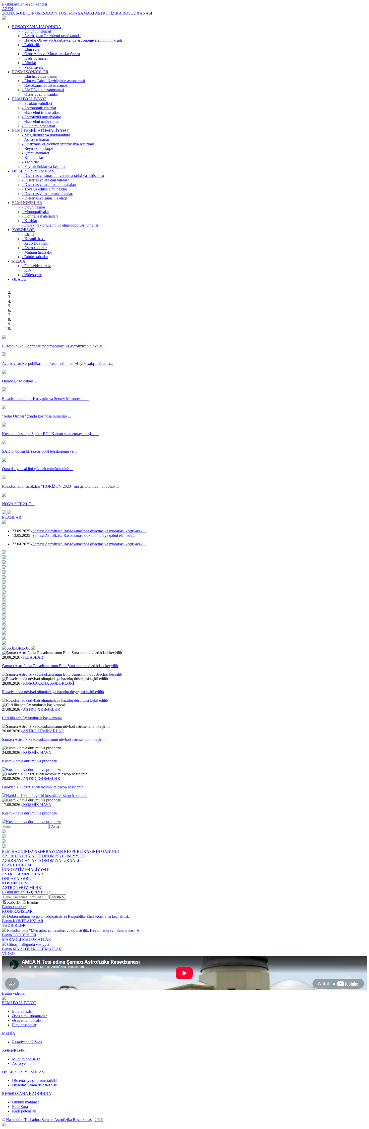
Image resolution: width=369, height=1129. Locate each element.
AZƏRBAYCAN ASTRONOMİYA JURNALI (40, 860)
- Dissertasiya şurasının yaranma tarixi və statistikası (63, 175)
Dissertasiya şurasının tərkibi (34, 1080)
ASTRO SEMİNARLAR (43, 731)
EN (10, 9)
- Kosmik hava (33, 239)
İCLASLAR (32, 657)
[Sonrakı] (9, 513)
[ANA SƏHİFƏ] (4, 18)
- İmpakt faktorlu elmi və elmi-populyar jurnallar (60, 225)
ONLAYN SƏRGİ (17, 878)
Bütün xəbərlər (14, 907)
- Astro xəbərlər (34, 248)
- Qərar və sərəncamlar (40, 94)
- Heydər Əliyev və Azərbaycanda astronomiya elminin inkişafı (72, 40)
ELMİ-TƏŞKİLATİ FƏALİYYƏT (40, 130)
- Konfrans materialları (40, 216)
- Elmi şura (30, 49)
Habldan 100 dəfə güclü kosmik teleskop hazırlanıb (42, 787)
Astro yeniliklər (24, 1063)
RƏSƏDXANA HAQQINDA (36, 27)
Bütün (22, 921)
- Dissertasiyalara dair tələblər (45, 180)
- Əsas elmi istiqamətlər (40, 112)
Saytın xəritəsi (36, 4)
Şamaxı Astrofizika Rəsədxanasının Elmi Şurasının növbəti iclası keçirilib (60, 666)
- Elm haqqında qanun (39, 76)
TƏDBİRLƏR (14, 925)
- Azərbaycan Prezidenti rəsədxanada (51, 36)
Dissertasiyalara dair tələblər (34, 1085)
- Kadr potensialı (35, 58)
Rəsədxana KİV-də (27, 1042)
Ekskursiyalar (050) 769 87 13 (26, 892)
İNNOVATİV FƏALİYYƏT (25, 869)
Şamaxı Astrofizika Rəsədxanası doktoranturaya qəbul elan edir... (83, 535)
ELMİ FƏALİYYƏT (29, 99)
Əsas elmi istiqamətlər (29, 1016)
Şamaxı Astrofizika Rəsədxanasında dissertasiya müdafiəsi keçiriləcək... (89, 531)
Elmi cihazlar (22, 1011)
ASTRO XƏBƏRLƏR (41, 709)
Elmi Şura (20, 1106)
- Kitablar (29, 221)
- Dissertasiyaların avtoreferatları (47, 193)
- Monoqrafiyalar (35, 212)
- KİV (27, 270)
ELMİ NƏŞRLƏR (27, 202)
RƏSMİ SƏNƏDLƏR (30, 72)
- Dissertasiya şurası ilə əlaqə (45, 198)
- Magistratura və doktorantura (46, 135)
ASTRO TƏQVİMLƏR (21, 887)
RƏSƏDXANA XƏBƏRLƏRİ (48, 683)
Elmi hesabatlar (24, 1025)
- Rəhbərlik (31, 45)
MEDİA (18, 261)
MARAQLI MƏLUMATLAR (26, 939)
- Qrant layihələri (35, 153)
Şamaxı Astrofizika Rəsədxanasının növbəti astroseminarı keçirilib (54, 739)
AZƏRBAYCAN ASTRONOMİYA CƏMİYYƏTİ (43, 856)
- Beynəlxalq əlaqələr (39, 148)
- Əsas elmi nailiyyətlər (40, 121)
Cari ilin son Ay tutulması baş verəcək (32, 718)
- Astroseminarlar (35, 139)
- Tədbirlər (30, 162)
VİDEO (8, 953)
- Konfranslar (32, 157)
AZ (5, 9)
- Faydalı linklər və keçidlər (44, 166)
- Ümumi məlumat (36, 31)
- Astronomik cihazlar (39, 108)
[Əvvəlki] (4, 513)
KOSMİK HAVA (36, 752)
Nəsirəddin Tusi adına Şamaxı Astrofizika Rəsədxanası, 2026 (54, 1119)
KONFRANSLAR (17, 911)
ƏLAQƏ (19, 279)
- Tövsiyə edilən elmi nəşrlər (44, 189)
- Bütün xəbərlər (35, 257)
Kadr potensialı (24, 1111)
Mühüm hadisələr (26, 1059)
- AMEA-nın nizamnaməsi (43, 90)
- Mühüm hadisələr (37, 252)
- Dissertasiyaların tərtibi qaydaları (49, 184)
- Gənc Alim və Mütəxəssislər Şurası (51, 54)
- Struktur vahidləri (37, 103)
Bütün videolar (14, 993)
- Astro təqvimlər (35, 243)
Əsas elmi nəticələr (27, 1020)
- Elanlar (29, 234)
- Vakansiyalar (33, 67)
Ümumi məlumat (25, 1102)
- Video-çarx (32, 275)
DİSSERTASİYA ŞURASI (33, 171)
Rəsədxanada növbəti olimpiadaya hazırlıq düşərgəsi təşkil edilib (53, 692)
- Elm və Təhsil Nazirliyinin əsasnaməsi (53, 81)
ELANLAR (11, 517)
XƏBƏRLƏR (23, 230)
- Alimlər (29, 63)
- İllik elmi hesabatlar (38, 126)
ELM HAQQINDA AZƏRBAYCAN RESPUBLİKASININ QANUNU (60, 851)
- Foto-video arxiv (36, 266)
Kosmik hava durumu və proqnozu (29, 761)
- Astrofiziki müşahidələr (41, 117)
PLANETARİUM (16, 865)
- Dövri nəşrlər (33, 207)
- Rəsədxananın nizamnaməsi (45, 85)
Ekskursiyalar (13, 4)
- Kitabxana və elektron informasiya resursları (58, 144)
